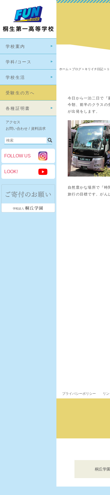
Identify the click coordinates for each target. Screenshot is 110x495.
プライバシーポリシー (79, 393)
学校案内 (15, 46)
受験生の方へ (20, 92)
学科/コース (19, 61)
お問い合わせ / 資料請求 (26, 128)
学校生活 (15, 77)
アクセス (13, 122)
